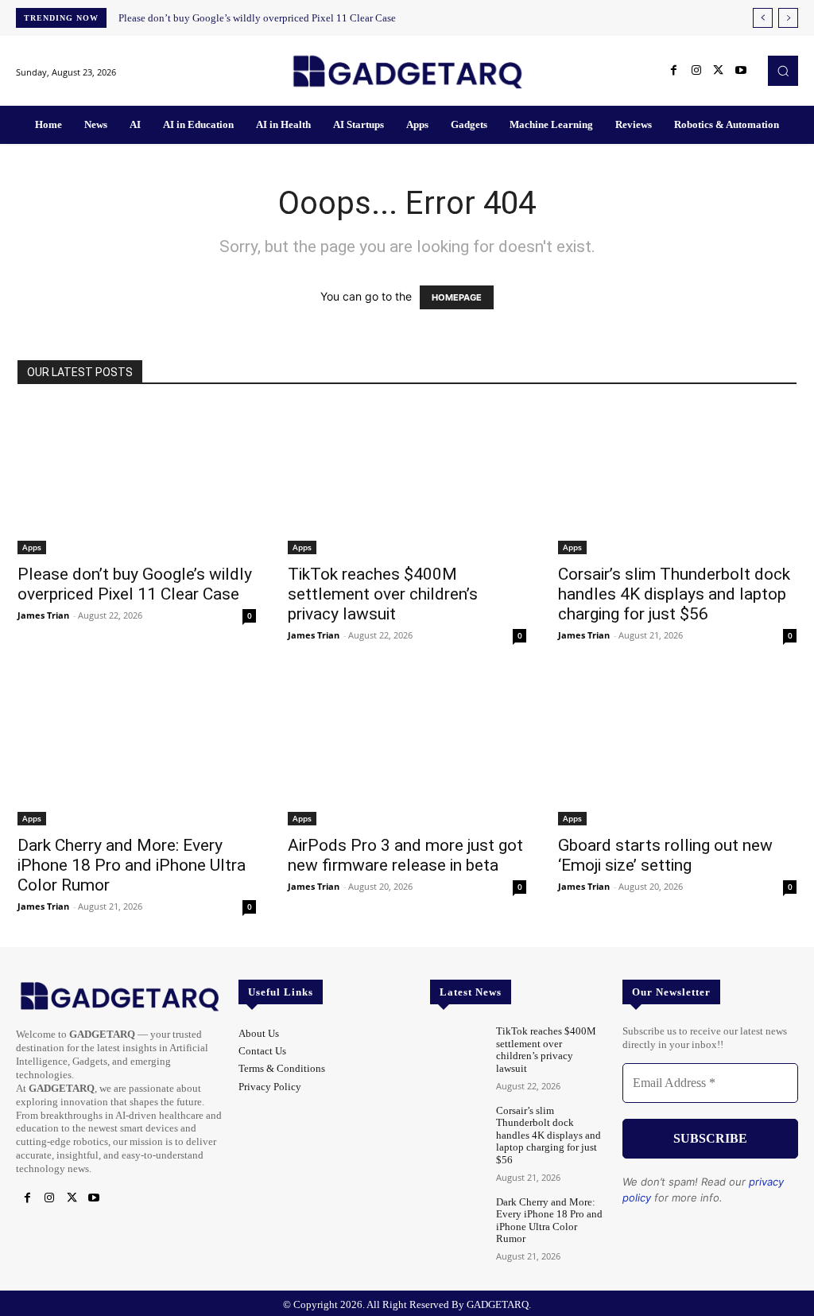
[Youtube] (741, 71)
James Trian (43, 615)
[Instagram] (696, 71)
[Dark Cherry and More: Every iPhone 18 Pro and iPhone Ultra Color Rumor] (136, 750)
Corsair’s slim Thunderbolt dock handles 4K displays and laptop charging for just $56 (674, 594)
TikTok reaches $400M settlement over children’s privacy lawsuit (383, 594)
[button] (783, 71)
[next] (788, 18)
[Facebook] (674, 71)
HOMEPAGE (457, 297)
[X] (718, 71)
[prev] (763, 18)
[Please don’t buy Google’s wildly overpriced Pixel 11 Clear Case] (136, 479)
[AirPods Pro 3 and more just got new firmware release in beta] (407, 750)
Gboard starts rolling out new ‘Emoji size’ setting (665, 855)
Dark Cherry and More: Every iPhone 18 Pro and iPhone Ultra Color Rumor (131, 865)
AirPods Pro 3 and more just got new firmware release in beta (405, 855)
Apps (31, 547)
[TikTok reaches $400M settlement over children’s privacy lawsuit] (407, 479)
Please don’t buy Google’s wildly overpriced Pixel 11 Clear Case (257, 18)
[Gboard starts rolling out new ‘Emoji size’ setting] (677, 750)
